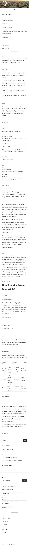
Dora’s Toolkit (5, 454)
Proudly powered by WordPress (9, 544)
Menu (15, 9)
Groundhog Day (5, 452)
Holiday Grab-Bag (7, 20)
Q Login (4, 532)
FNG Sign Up (5, 521)
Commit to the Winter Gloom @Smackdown (12, 460)
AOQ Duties (4, 524)
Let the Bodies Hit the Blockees (9, 457)
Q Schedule (4, 529)
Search (4, 477)
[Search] (24, 480)
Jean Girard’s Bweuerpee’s (8, 449)
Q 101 (3, 527)
